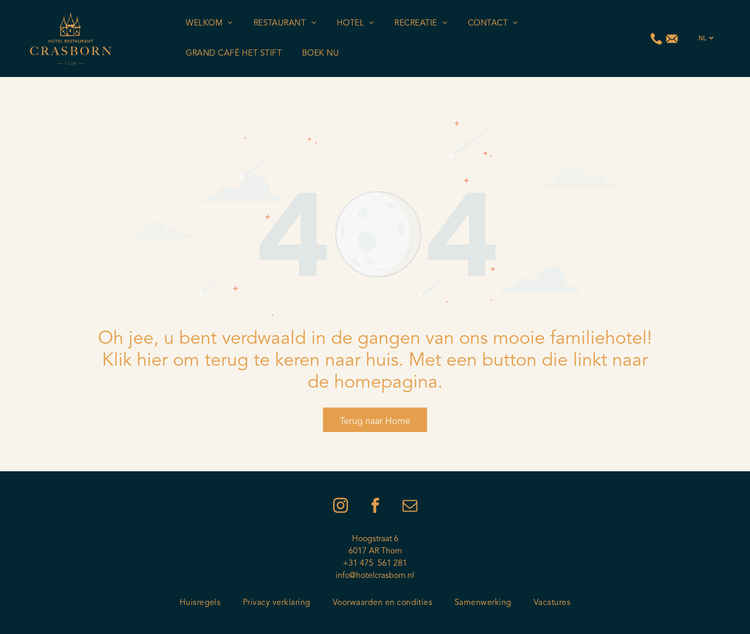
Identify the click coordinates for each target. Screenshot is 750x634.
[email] (409, 506)
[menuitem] (209, 23)
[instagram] (340, 506)
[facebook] (375, 506)
